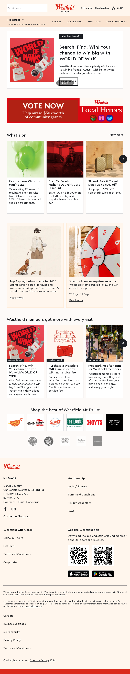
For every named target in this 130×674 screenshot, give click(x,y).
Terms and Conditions (81, 494)
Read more (17, 297)
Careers (8, 615)
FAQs (71, 511)
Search (16, 8)
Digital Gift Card (13, 538)
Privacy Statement (79, 502)
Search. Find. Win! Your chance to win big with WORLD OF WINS (23, 370)
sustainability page (33, 606)
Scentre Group (39, 660)
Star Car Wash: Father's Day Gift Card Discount (64, 185)
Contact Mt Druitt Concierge (21, 502)
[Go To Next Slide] (71, 83)
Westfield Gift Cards (17, 529)
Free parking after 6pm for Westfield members (104, 367)
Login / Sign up (77, 486)
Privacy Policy (12, 640)
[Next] (123, 159)
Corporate (10, 562)
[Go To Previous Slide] (59, 83)
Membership (102, 8)
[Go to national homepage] (11, 465)
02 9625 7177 (11, 498)
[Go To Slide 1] (62, 83)
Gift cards (86, 8)
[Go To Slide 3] (67, 83)
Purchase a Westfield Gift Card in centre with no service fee (63, 369)
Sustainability (11, 632)
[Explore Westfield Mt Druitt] (65, 8)
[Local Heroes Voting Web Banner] (65, 110)
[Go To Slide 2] (65, 83)
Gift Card (9, 546)
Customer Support (16, 516)
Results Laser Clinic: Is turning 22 (24, 183)
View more (116, 135)
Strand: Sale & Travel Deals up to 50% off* (103, 183)
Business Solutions (14, 624)
